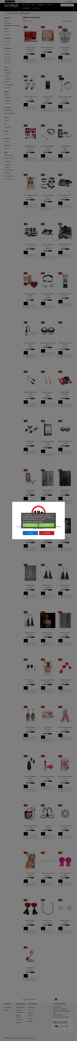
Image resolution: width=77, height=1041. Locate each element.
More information (27, 521)
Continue (30, 533)
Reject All (30, 525)
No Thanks (46, 533)
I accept (46, 525)
